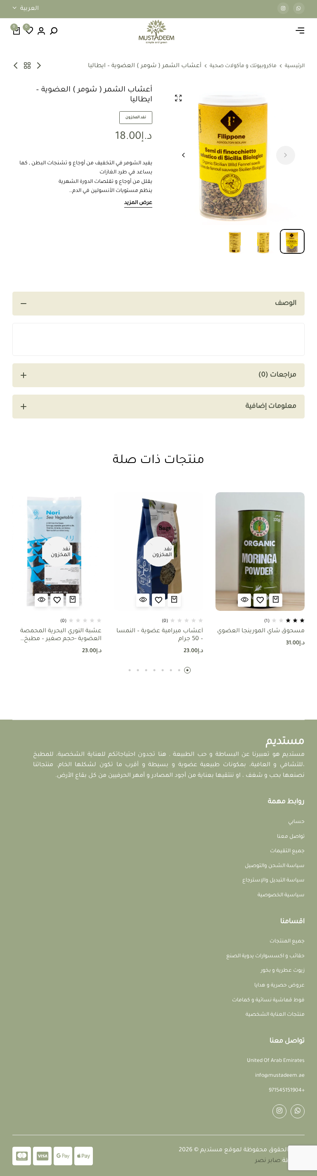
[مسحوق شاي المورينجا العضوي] (260, 551)
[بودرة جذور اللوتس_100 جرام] (38, 66)
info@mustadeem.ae (280, 1076)
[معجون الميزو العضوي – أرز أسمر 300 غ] (15, 66)
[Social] (298, 1111)
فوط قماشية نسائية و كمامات (268, 1000)
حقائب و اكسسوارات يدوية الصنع (265, 956)
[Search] (53, 31)
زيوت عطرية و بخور (283, 971)
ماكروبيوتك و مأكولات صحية (243, 66)
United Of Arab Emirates (276, 1061)
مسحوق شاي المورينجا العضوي (261, 631)
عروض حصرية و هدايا (279, 986)
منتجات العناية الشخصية (275, 1015)
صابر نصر (268, 1161)
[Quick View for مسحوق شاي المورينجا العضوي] (244, 600)
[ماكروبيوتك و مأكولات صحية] (27, 66)
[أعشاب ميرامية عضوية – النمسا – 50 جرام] (158, 551)
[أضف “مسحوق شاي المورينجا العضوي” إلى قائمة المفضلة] (260, 600)
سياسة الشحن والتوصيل (275, 866)
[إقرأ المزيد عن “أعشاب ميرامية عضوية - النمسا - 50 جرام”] (174, 600)
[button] (29, 31)
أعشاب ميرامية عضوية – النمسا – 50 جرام (159, 635)
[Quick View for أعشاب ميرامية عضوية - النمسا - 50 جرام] (142, 600)
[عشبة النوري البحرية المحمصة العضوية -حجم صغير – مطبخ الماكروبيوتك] (57, 551)
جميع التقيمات (287, 851)
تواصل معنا (291, 837)
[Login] (41, 31)
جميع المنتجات (287, 942)
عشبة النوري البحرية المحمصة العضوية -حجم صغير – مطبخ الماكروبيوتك (61, 635)
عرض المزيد (138, 203)
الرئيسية (295, 66)
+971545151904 (287, 1091)
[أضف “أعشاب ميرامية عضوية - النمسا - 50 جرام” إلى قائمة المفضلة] (158, 600)
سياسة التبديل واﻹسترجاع (273, 881)
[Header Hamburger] (300, 31)
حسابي (296, 822)
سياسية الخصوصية (281, 895)
